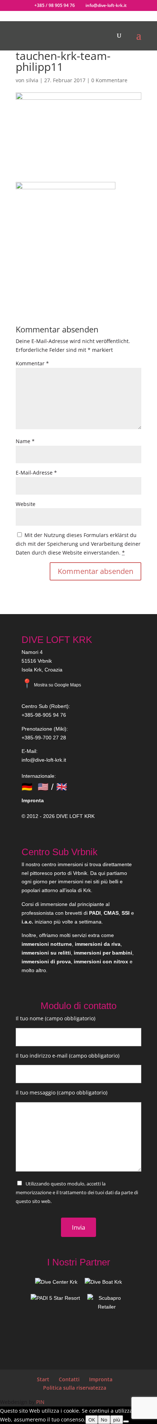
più (116, 1419)
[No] (126, 1421)
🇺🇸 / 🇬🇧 (52, 787)
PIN (40, 1401)
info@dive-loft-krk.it (44, 760)
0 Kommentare (109, 80)
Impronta (33, 800)
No (104, 1419)
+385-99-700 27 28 (44, 737)
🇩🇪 (27, 787)
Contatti (69, 1379)
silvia (32, 80)
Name (25, 441)
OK (91, 1419)
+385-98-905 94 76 (44, 715)
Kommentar (32, 363)
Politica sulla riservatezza (74, 1387)
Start (43, 1379)
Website (25, 503)
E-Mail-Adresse (36, 472)
